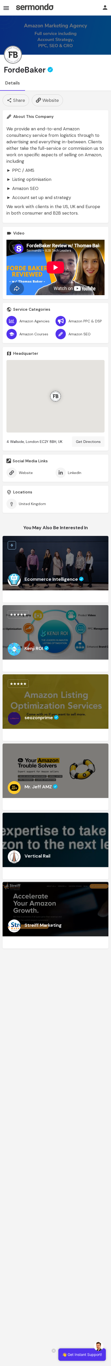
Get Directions (88, 441)
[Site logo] (34, 7)
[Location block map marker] (55, 396)
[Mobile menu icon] (6, 8)
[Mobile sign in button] (105, 7)
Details (12, 83)
